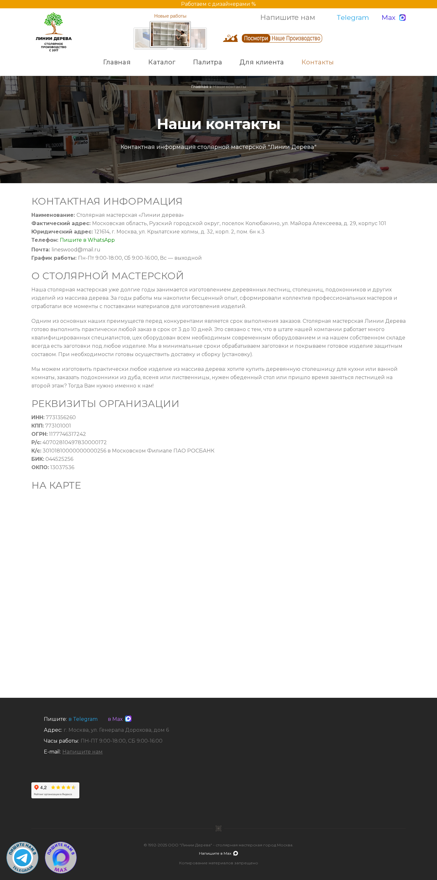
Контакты (317, 62)
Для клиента (262, 62)
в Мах (114, 719)
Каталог (162, 62)
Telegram (353, 17)
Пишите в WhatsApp (87, 240)
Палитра (207, 62)
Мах (388, 17)
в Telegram (83, 719)
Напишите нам (287, 17)
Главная (117, 62)
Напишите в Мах (215, 853)
